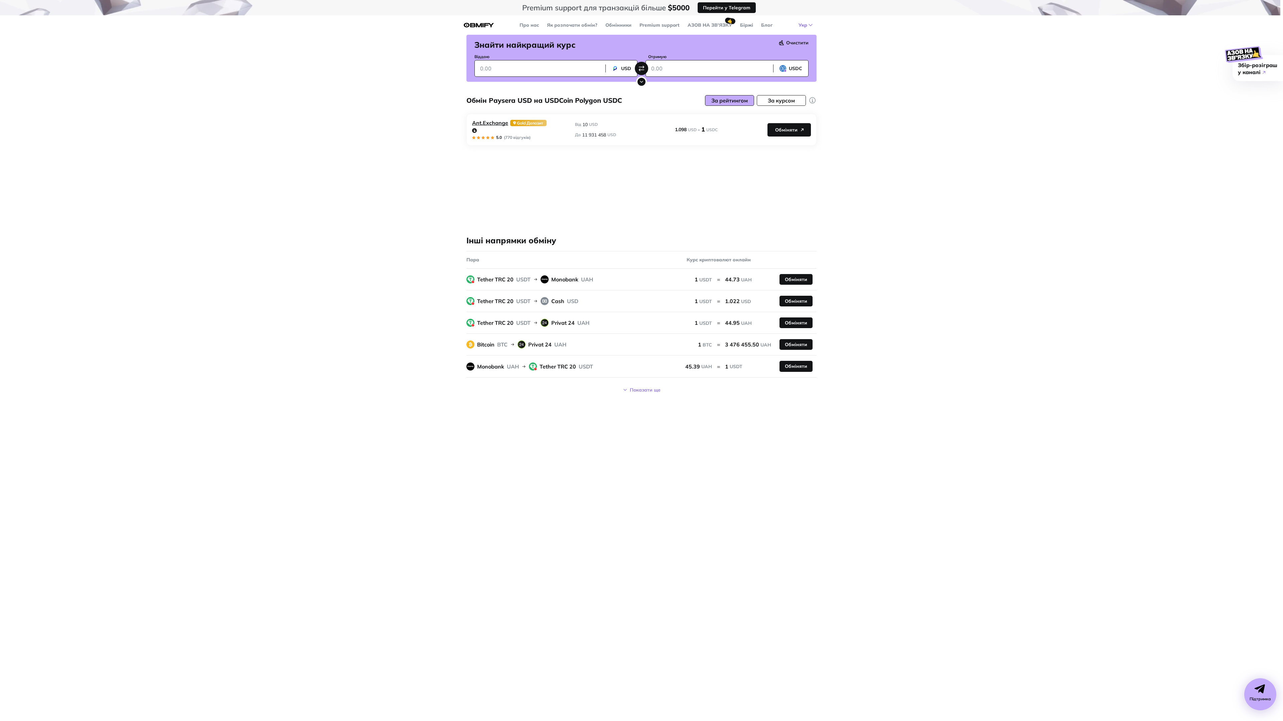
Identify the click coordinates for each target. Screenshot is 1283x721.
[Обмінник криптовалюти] (479, 25)
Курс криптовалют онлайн (719, 260)
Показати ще (645, 390)
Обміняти (786, 130)
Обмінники (618, 25)
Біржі (746, 25)
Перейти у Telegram (726, 8)
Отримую (657, 56)
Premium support (659, 25)
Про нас (529, 25)
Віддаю (481, 56)
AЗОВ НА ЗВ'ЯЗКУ (710, 25)
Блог (767, 25)
